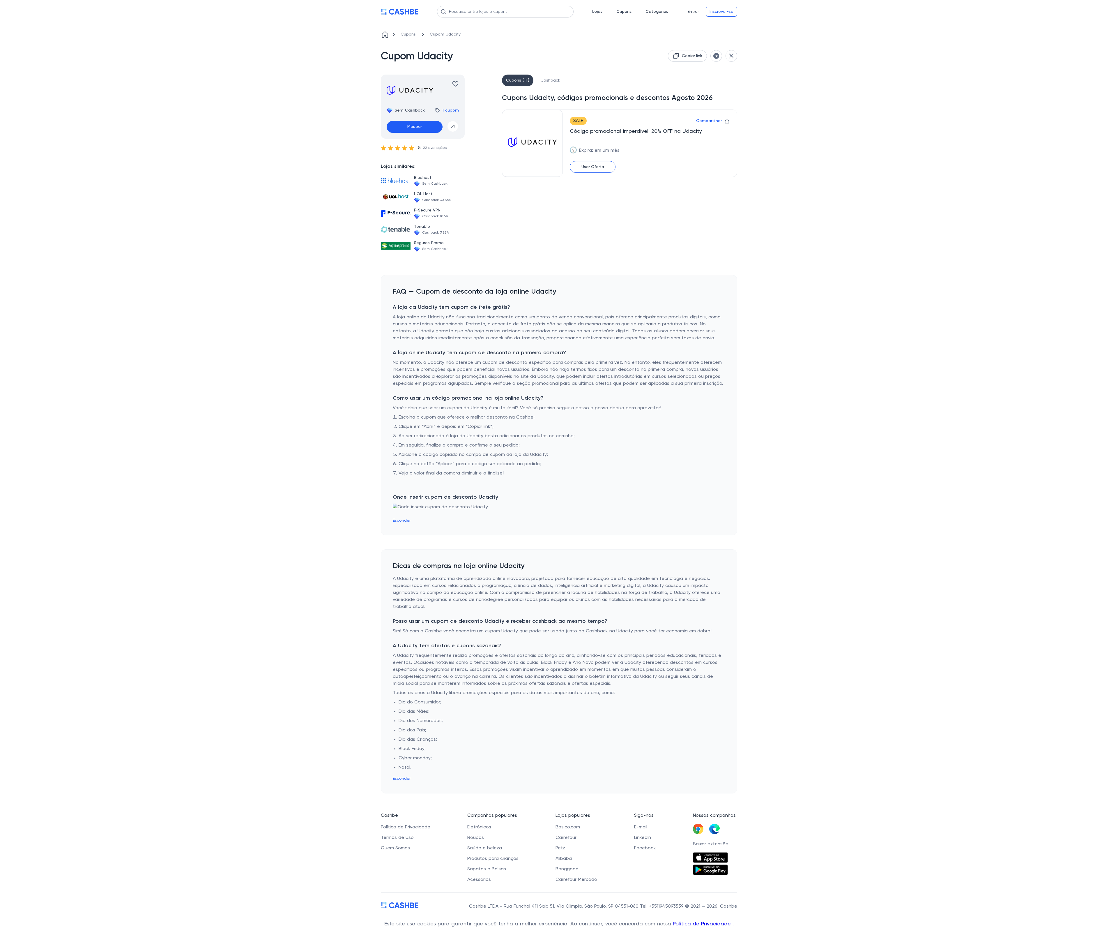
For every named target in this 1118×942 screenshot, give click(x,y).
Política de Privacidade (703, 924)
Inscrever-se (721, 12)
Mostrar (414, 127)
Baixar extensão (710, 844)
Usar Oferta (592, 167)
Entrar (693, 12)
